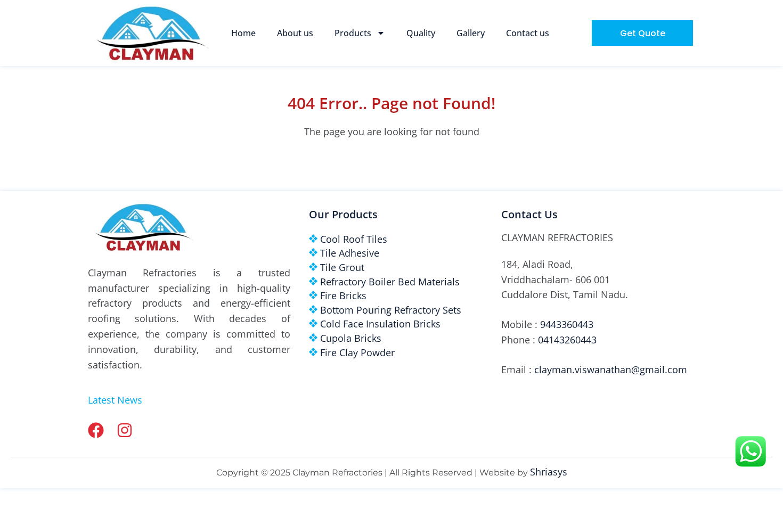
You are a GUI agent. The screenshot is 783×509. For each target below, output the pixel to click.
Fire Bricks (343, 295)
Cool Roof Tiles (353, 239)
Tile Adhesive (349, 253)
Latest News (115, 399)
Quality (420, 33)
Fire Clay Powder (357, 352)
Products (353, 33)
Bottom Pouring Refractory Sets (390, 309)
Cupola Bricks (350, 338)
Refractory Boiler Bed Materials (390, 281)
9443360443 (566, 324)
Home (243, 33)
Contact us (527, 33)
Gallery (470, 33)
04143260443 (567, 339)
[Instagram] (125, 430)
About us (295, 33)
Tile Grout (342, 267)
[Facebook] (96, 430)
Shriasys (548, 471)
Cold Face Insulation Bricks (380, 323)
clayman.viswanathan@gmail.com (610, 369)
